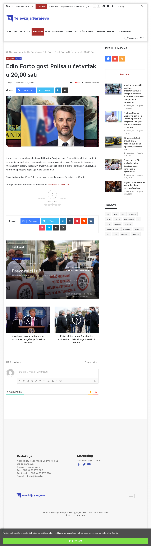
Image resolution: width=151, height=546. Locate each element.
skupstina (126, 229)
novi (108, 224)
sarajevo (128, 224)
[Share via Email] (65, 90)
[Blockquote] (44, 381)
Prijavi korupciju (106, 31)
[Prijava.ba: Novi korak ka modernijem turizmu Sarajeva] (113, 186)
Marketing (71, 31)
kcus (108, 219)
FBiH (123, 214)
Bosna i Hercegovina (21, 258)
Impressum (58, 31)
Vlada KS (124, 234)
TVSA (47, 31)
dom (115, 214)
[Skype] (49, 227)
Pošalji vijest (87, 31)
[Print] (63, 227)
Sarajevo (38, 31)
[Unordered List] (40, 381)
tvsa (115, 234)
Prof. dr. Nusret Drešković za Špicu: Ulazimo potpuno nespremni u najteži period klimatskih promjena (133, 119)
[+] (60, 381)
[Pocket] (42, 227)
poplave (117, 224)
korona (117, 219)
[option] (52, 269)
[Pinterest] (77, 221)
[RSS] (112, 6)
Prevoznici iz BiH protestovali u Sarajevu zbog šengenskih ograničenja (78, 6)
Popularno (125, 74)
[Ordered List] (36, 381)
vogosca (135, 234)
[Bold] (20, 381)
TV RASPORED (124, 31)
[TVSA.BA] (27, 18)
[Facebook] (103, 6)
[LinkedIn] (58, 90)
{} (56, 381)
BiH (108, 214)
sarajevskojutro (113, 229)
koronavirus (129, 219)
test (108, 234)
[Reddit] (84, 221)
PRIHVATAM (75, 540)
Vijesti (25, 52)
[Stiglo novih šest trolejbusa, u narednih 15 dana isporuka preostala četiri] (113, 142)
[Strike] (32, 381)
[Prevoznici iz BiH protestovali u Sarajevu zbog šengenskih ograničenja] (113, 164)
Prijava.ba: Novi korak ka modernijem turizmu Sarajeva (134, 185)
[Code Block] (48, 381)
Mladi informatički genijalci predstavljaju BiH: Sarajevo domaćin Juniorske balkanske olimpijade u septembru (133, 94)
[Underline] (28, 381)
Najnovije (25, 31)
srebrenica (138, 229)
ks (138, 219)
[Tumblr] (70, 221)
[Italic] (24, 381)
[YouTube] (108, 6)
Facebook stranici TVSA (59, 184)
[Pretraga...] (142, 6)
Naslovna (12, 31)
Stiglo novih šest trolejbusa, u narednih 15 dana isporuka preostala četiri (133, 144)
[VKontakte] (91, 221)
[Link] (53, 381)
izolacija (132, 214)
